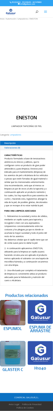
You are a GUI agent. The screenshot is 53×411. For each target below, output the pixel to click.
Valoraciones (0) (12, 147)
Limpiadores (23, 18)
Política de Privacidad (31, 404)
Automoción (11, 18)
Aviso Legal (14, 404)
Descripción (10, 143)
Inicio (2, 18)
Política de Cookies (25, 407)
